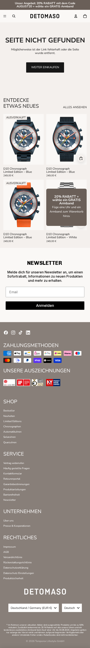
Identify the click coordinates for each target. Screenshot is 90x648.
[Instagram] (13, 332)
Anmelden (45, 305)
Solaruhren (9, 437)
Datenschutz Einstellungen (18, 573)
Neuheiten (9, 416)
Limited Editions (12, 421)
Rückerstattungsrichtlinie (17, 562)
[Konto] (75, 16)
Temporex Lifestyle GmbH (49, 641)
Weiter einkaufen (45, 67)
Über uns (8, 520)
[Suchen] (13, 16)
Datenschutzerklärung (15, 567)
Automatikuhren (12, 431)
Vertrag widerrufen (13, 463)
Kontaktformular (12, 473)
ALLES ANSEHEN (75, 107)
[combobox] (33, 608)
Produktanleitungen (14, 489)
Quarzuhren (10, 442)
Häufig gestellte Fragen (16, 468)
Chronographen (12, 426)
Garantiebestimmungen (16, 484)
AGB (6, 552)
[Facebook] (5, 332)
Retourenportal (11, 478)
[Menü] (5, 16)
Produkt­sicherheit (13, 578)
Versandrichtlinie (12, 557)
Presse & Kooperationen (16, 526)
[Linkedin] (28, 332)
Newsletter (9, 500)
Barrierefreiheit (11, 494)
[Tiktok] (20, 332)
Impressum (9, 546)
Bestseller (9, 410)
